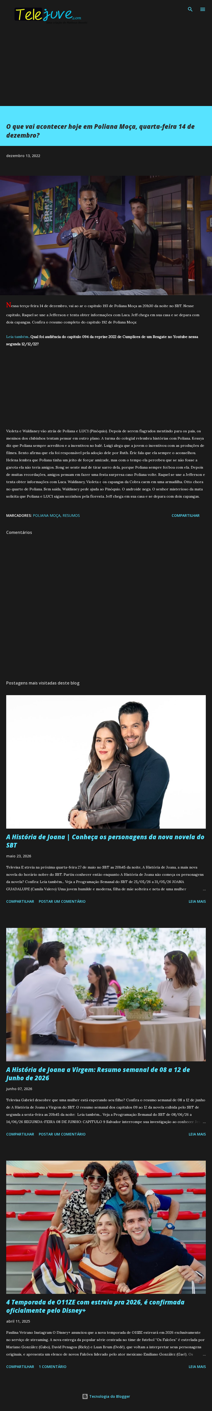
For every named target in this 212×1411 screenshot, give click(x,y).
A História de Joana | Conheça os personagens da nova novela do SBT (105, 841)
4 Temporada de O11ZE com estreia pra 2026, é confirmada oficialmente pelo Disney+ (95, 1306)
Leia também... (18, 336)
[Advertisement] (106, 69)
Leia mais (197, 901)
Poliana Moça (46, 515)
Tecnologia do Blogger (109, 1396)
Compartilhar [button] (186, 515)
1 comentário (52, 1366)
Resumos (71, 515)
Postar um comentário (62, 901)
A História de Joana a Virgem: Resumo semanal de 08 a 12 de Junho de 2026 (98, 1073)
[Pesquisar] (190, 9)
